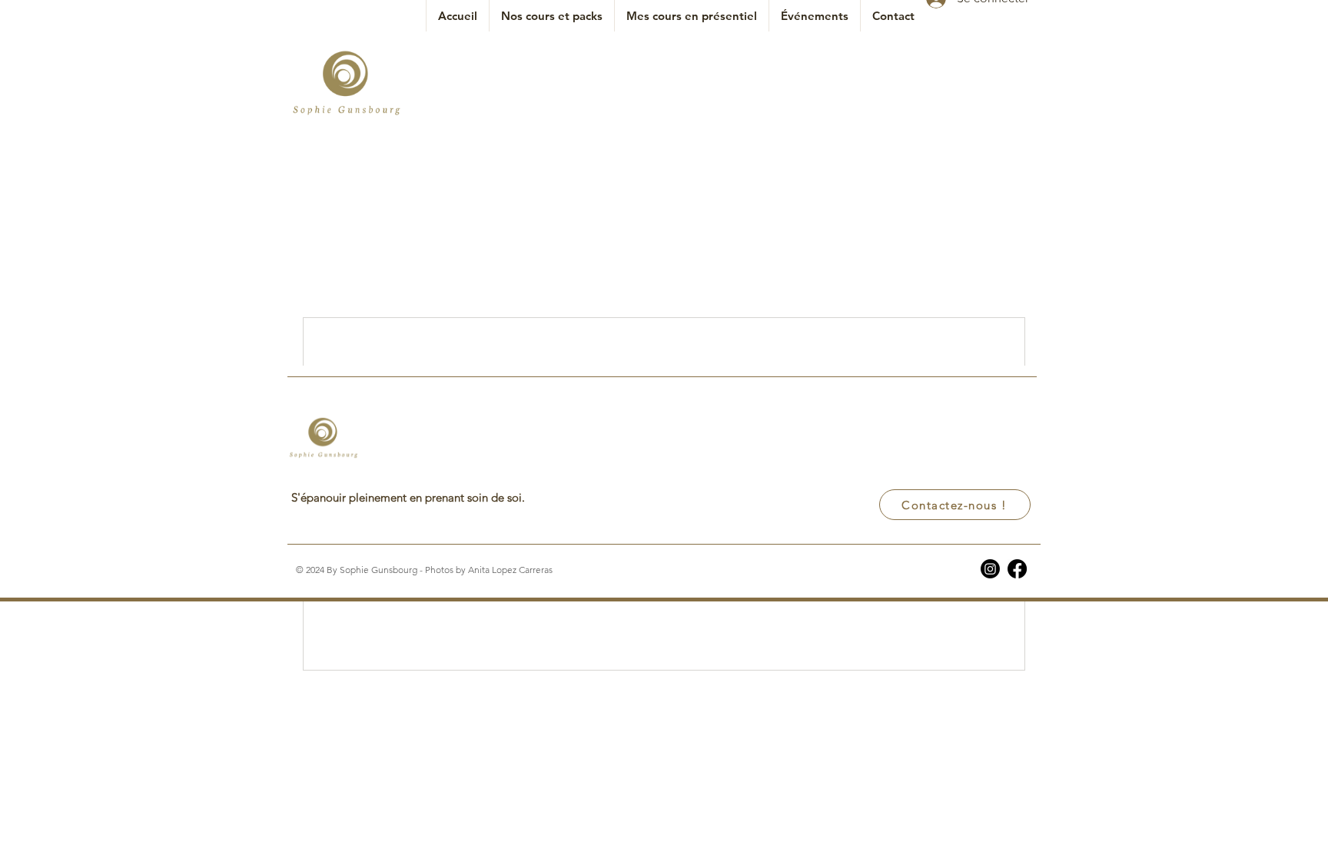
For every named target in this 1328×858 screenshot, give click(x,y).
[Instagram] (990, 568)
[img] (346, 115)
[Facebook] (1017, 568)
